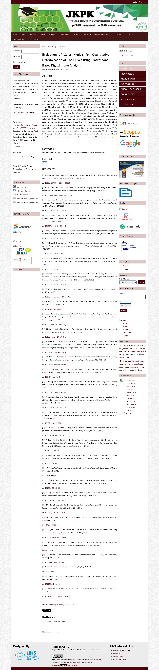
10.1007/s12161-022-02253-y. (55, 254)
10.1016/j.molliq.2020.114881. (55, 500)
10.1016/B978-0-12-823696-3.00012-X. (58, 195)
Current (42, 34)
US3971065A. (49, 571)
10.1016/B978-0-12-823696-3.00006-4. (58, 183)
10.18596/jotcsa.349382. (53, 423)
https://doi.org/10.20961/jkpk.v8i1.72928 (60, 604)
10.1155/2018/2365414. (53, 309)
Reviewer (87, 34)
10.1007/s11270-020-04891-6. (55, 392)
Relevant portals (131, 392)
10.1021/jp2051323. (52, 463)
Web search (129, 410)
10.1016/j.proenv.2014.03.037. (55, 337)
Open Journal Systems (22, 269)
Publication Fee (18, 39)
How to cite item (22, 195)
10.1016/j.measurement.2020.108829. (58, 297)
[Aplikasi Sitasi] (123, 209)
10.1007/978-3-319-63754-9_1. (56, 325)
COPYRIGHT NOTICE (127, 104)
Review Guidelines (101, 34)
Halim (63, 47)
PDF (44, 163)
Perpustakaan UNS (119, 659)
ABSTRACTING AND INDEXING (131, 89)
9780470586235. (52, 476)
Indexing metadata (23, 191)
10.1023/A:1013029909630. (54, 562)
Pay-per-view (130, 395)
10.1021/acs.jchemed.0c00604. (55, 365)
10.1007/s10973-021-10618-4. (55, 408)
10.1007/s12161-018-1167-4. (55, 238)
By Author (126, 326)
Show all (128, 413)
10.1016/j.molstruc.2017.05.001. (56, 435)
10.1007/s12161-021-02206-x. (55, 284)
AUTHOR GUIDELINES (128, 84)
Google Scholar (47, 550)
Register (142, 2)
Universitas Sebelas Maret (122, 650)
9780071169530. (52, 525)
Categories (32, 34)
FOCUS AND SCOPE (127, 74)
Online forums (130, 398)
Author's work (130, 380)
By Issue (125, 323)
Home (15, 34)
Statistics (77, 34)
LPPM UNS (116, 653)
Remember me (21, 62)
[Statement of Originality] (125, 196)
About (22, 34)
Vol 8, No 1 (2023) (54, 47)
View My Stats (73, 666)
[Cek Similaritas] (126, 221)
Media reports (130, 407)
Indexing (130, 34)
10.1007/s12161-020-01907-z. (55, 211)
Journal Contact (117, 34)
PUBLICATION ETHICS (128, 79)
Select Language (125, 279)
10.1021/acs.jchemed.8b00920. (56, 352)
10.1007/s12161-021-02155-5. (55, 226)
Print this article (22, 187)
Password (16, 56)
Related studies (131, 383)
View (124, 266)
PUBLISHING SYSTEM (128, 94)
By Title (125, 329)
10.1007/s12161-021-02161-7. (55, 269)
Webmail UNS (117, 656)
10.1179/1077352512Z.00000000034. (58, 596)
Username (16, 51)
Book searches (130, 386)
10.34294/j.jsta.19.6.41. (53, 377)
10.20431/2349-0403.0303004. (55, 513)
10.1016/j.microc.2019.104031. (55, 538)
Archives (52, 34)
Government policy (132, 404)
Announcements (65, 34)
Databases (129, 389)
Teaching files (130, 401)
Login (135, 2)
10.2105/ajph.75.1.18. (52, 584)
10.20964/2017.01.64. (52, 488)
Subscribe (126, 269)
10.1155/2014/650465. (53, 451)
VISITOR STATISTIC (127, 99)
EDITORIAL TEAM (127, 69)
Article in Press (33, 39)
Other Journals (128, 332)
